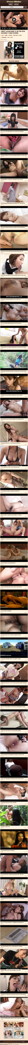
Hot (12, 37)
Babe (6, 35)
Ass (3, 35)
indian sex (10, 1043)
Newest (10, 4)
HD (8, 37)
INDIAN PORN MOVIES (4, 1044)
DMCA (23, 1041)
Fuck (20, 35)
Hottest (16, 4)
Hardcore (4, 37)
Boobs (10, 35)
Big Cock (16, 35)
